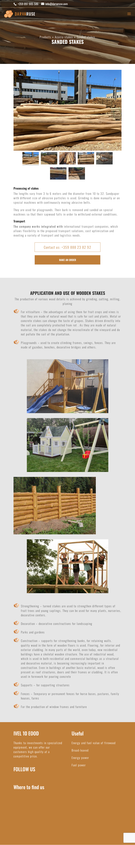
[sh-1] (58, 174)
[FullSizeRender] (30, 158)
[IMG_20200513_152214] (49, 158)
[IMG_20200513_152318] (67, 158)
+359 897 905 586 (28, 4)
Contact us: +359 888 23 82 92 (67, 247)
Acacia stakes (64, 37)
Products (45, 37)
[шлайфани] (86, 158)
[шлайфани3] (104, 158)
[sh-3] (76, 174)
